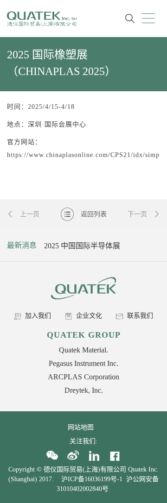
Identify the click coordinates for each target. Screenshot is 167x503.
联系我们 (139, 315)
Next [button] (151, 245)
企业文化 (88, 315)
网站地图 (83, 427)
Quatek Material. (83, 350)
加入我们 (37, 315)
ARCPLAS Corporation (83, 377)
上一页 (28, 214)
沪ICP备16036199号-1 (91, 479)
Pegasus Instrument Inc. (83, 363)
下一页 (138, 214)
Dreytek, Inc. (83, 390)
